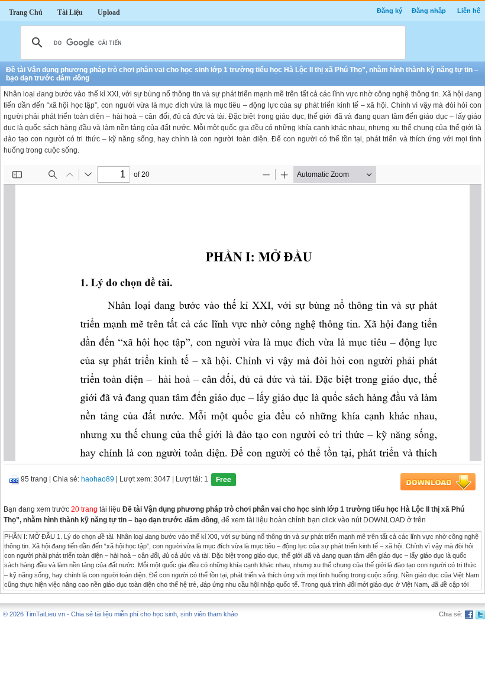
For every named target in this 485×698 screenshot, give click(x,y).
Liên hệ (468, 10)
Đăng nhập (429, 10)
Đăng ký (389, 10)
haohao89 (97, 479)
